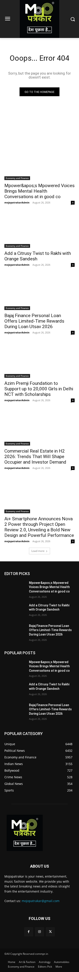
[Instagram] (39, 931)
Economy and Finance (17, 178)
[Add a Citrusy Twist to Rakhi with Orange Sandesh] (39, 230)
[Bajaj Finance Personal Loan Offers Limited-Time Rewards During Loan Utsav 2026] (39, 292)
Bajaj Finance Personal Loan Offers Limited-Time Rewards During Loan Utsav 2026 (34, 321)
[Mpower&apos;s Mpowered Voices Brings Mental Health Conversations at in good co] (39, 162)
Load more (38, 551)
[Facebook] (28, 931)
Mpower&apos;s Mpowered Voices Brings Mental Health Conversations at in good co (39, 191)
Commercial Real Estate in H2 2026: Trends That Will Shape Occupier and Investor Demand (35, 456)
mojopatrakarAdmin (16, 202)
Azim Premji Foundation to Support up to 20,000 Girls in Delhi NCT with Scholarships (38, 389)
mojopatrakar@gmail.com (40, 901)
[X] (50, 931)
